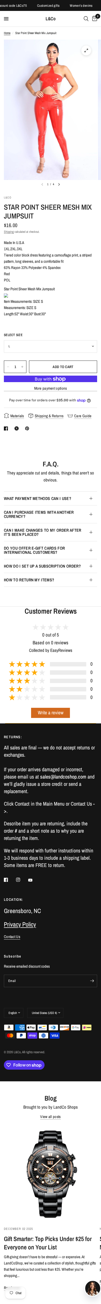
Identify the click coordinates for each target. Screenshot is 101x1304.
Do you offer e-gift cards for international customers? (34, 550)
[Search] (86, 19)
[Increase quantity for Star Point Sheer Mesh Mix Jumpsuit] (22, 367)
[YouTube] (34, 880)
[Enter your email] (92, 981)
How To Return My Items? (29, 580)
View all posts (50, 1116)
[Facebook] (9, 879)
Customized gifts (43, 5)
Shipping (9, 232)
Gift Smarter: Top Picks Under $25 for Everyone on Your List (48, 1243)
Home (7, 33)
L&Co (51, 18)
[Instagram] (21, 879)
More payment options (50, 388)
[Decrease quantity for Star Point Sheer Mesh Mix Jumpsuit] (8, 367)
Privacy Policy (20, 924)
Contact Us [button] (12, 936)
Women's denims (76, 5)
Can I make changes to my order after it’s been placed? (42, 532)
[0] (93, 19)
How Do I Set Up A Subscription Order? (42, 566)
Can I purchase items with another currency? (39, 514)
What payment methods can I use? (37, 498)
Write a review (50, 712)
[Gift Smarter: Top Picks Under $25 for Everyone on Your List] (50, 1173)
